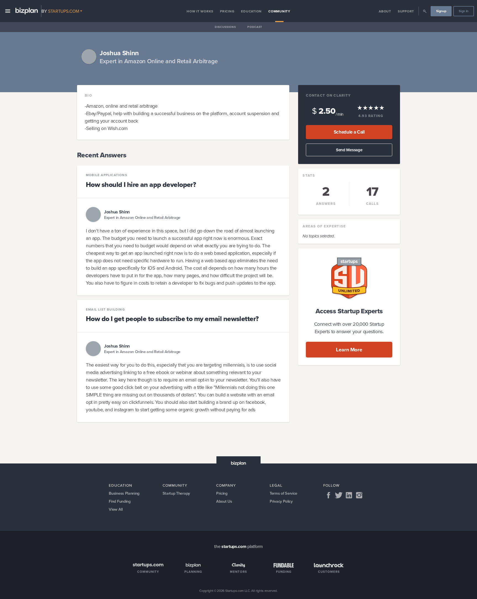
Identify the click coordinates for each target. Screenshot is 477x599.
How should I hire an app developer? (141, 184)
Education (251, 11)
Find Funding (119, 501)
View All (115, 509)
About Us (224, 501)
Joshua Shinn (117, 212)
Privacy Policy (281, 501)
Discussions (225, 27)
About (385, 11)
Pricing (227, 11)
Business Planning (124, 493)
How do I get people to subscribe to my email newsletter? (172, 319)
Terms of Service (283, 493)
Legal (276, 485)
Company (226, 485)
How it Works (200, 11)
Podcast (254, 27)
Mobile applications (106, 175)
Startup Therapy (176, 493)
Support (406, 11)
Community (279, 11)
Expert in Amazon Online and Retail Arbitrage (142, 217)
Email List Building (105, 309)
